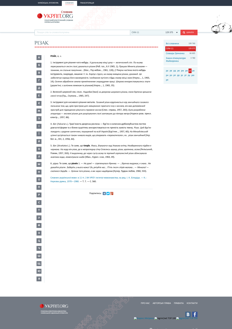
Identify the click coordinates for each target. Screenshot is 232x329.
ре (178, 71)
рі (190, 71)
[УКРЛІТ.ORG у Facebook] (195, 314)
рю (192, 75)
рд (174, 71)
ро (171, 75)
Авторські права (162, 303)
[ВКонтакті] (104, 193)
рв (171, 71)
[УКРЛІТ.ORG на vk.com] (188, 314)
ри (186, 71)
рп (174, 75)
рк (193, 71)
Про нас (145, 303)
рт (185, 75)
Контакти (192, 303)
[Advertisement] (158, 16)
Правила (179, 303)
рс (182, 75)
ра (167, 71)
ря (167, 80)
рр (178, 75)
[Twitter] (108, 193)
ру (189, 75)
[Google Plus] (111, 193)
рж (182, 71)
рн (167, 75)
